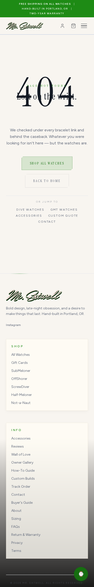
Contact (47, 221)
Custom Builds (23, 478)
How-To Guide (23, 470)
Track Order (20, 486)
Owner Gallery (22, 462)
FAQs (15, 527)
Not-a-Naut (21, 403)
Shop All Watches (47, 163)
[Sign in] (62, 25)
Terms (16, 551)
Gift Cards (19, 363)
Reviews (17, 446)
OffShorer (19, 379)
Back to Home (47, 181)
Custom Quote (63, 215)
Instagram (13, 325)
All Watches (20, 355)
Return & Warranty (25, 535)
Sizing (16, 519)
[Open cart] (73, 25)
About (16, 511)
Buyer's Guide (22, 502)
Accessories (29, 215)
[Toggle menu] (84, 26)
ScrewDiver (20, 387)
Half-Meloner (21, 395)
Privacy (17, 543)
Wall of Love (20, 454)
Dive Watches (30, 209)
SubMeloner (20, 371)
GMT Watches (64, 209)
